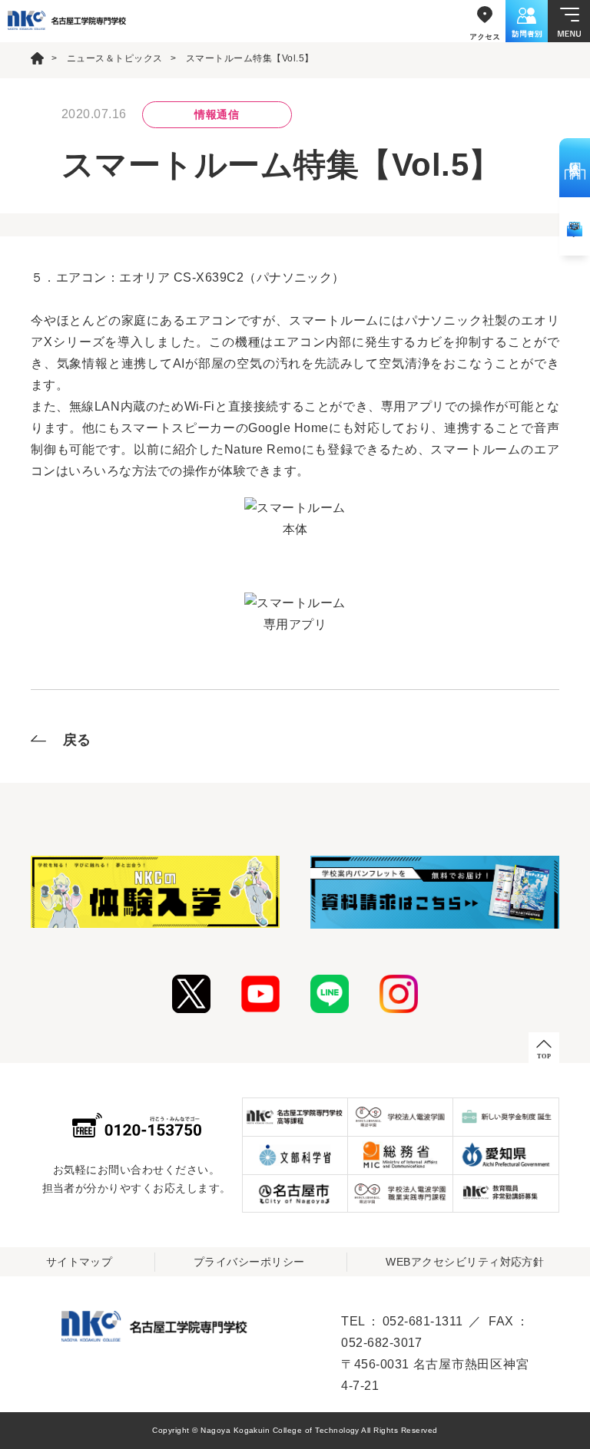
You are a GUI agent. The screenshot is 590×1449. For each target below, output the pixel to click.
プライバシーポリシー (249, 1262)
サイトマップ (79, 1262)
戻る (77, 740)
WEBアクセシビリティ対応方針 (465, 1262)
